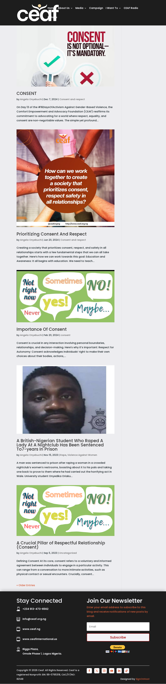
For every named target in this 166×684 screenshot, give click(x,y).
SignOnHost (142, 679)
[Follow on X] (96, 670)
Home (51, 8)
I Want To (112, 8)
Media (79, 8)
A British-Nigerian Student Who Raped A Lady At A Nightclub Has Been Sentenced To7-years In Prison (60, 445)
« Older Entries (26, 585)
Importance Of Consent (42, 329)
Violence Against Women (82, 455)
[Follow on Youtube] (111, 670)
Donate (52, 17)
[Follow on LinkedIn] (119, 670)
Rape (63, 455)
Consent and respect (72, 99)
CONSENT (27, 93)
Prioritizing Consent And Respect (52, 234)
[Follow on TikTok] (126, 670)
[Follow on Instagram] (104, 670)
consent (65, 335)
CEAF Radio (131, 8)
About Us (64, 8)
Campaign (96, 8)
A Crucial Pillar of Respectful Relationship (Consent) (61, 545)
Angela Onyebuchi (31, 99)
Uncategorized (68, 553)
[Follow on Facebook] (89, 670)
